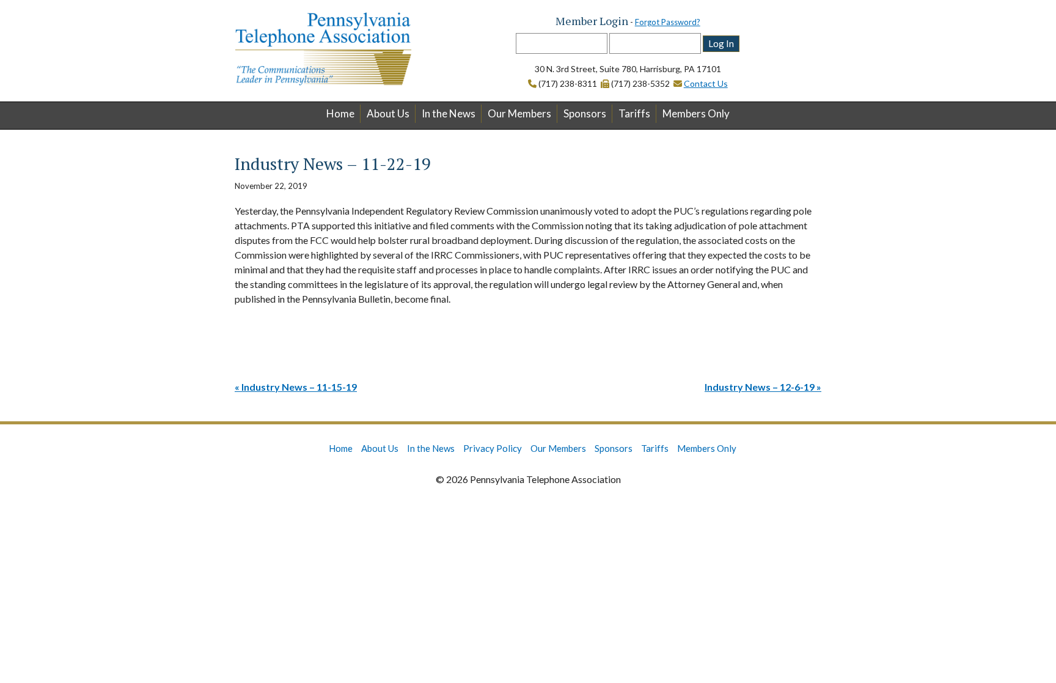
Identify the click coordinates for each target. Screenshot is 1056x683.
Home (340, 113)
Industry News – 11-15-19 (299, 387)
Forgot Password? (667, 22)
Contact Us (706, 83)
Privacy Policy (492, 448)
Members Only (696, 113)
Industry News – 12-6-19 (760, 387)
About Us (388, 113)
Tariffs (634, 113)
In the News (448, 113)
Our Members (519, 113)
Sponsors (584, 113)
